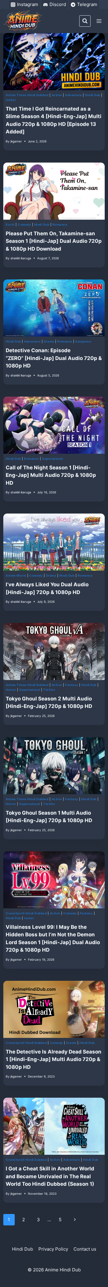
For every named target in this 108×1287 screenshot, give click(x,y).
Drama (49, 341)
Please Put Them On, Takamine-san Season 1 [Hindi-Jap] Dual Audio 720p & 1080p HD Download (54, 241)
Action (57, 95)
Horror (11, 689)
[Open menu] (99, 21)
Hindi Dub (92, 95)
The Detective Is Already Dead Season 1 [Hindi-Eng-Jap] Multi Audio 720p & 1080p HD (53, 1059)
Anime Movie (16, 575)
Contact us (85, 1249)
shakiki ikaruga (20, 258)
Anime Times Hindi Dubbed (27, 95)
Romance (60, 224)
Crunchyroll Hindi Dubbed (26, 913)
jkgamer (16, 141)
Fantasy (71, 685)
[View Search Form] (85, 21)
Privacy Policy (53, 1249)
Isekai (11, 100)
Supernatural (52, 458)
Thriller (49, 689)
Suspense (83, 341)
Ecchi (10, 224)
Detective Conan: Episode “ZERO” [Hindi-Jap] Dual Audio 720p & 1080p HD (54, 358)
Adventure (73, 95)
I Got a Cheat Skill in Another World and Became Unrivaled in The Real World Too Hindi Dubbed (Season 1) (50, 1176)
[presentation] (54, 61)
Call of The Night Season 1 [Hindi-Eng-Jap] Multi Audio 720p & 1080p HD (51, 475)
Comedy (24, 224)
